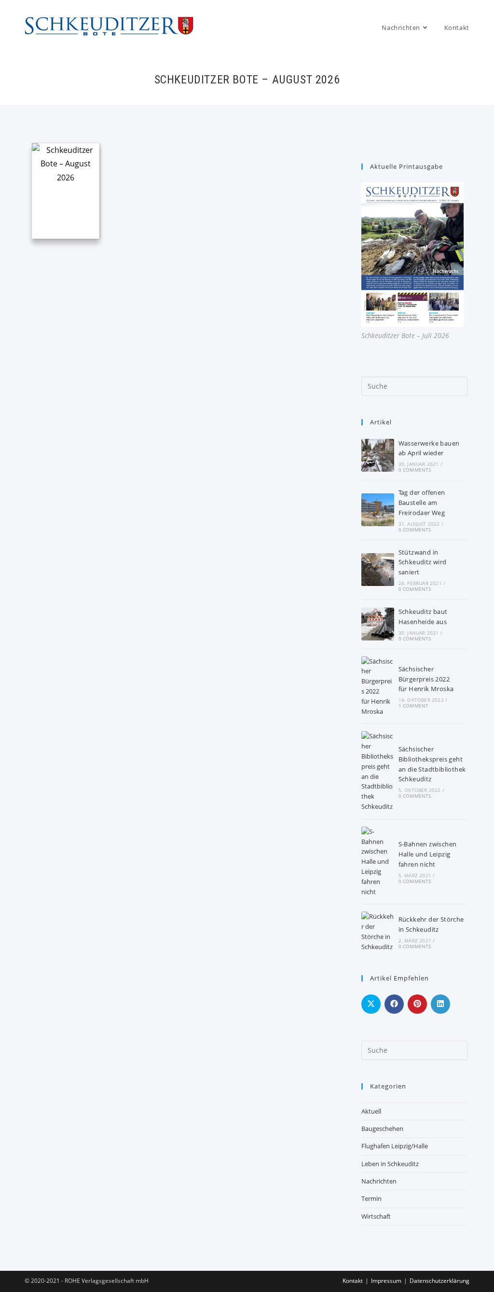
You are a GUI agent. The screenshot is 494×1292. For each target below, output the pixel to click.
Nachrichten (379, 1181)
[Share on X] (371, 1004)
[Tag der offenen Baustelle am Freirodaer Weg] (377, 509)
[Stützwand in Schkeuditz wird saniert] (377, 569)
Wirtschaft (376, 1216)
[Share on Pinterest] (417, 1004)
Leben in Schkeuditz (390, 1163)
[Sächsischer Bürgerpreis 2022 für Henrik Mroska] (377, 686)
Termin (371, 1198)
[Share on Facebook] (394, 1004)
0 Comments (414, 469)
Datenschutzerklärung (439, 1281)
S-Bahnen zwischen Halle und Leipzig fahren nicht (427, 854)
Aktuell (371, 1111)
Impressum (386, 1281)
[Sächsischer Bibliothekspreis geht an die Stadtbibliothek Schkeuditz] (377, 771)
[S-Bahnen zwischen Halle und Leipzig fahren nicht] (377, 862)
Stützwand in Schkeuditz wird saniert (422, 562)
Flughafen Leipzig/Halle (394, 1146)
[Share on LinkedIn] (440, 1004)
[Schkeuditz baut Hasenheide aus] (377, 624)
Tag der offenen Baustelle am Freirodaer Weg (421, 502)
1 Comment (413, 705)
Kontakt (353, 1281)
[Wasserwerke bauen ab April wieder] (377, 455)
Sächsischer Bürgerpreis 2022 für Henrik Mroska (426, 679)
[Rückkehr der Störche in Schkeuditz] (377, 931)
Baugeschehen (382, 1128)
